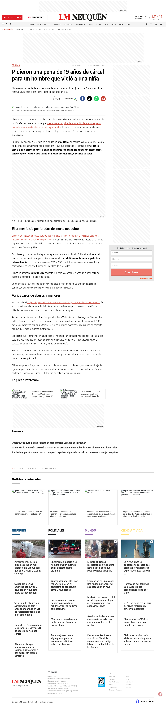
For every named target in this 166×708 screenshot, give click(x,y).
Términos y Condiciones (115, 690)
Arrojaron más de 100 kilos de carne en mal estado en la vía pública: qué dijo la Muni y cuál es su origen (27, 567)
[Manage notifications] (160, 694)
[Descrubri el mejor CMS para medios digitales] (145, 703)
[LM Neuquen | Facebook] (146, 24)
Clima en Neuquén (34, 29)
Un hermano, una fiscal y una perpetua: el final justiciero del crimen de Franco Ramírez (90, 395)
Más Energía (80, 24)
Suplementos (113, 687)
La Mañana (77, 66)
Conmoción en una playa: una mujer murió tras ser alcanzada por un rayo (100, 583)
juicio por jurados (48, 468)
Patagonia (112, 679)
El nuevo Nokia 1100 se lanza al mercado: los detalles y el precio (136, 622)
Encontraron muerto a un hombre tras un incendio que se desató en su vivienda (64, 566)
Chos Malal (32, 468)
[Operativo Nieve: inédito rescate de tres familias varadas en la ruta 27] (28, 499)
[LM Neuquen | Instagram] (156, 24)
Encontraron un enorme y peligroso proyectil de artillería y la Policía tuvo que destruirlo (64, 604)
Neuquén (57, 24)
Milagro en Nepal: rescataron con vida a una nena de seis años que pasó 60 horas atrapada (100, 566)
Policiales (68, 24)
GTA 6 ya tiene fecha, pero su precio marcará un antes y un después (137, 605)
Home (32, 24)
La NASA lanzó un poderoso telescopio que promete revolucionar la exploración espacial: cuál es (137, 567)
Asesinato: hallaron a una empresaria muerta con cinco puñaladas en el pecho (100, 620)
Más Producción (95, 24)
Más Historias (49, 29)
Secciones (129, 684)
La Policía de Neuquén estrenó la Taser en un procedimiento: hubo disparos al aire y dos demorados (64, 447)
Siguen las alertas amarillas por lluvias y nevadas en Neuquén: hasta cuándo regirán (25, 588)
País (106, 24)
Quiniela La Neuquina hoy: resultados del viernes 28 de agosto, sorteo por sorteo (28, 629)
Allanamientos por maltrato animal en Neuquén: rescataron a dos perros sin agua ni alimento (26, 649)
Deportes (128, 679)
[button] (3, 24)
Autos (113, 24)
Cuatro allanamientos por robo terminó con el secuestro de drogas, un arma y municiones (64, 585)
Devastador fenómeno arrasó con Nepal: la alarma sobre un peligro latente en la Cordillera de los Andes (100, 641)
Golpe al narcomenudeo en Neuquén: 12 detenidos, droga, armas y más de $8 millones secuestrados (42, 395)
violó (85, 66)
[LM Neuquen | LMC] (36, 17)
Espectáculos (124, 24)
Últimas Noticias (43, 24)
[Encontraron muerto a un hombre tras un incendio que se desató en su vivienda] (64, 549)
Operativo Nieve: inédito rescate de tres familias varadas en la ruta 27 (49, 442)
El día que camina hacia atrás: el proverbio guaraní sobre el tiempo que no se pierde (137, 639)
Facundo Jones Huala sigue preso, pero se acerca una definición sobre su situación (62, 639)
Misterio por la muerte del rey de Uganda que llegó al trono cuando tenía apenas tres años (101, 601)
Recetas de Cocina (64, 29)
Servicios (128, 687)
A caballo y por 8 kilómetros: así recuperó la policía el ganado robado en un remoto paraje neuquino (65, 452)
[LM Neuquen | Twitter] (151, 24)
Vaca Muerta (20, 29)
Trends (111, 684)
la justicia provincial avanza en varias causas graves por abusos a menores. (63, 302)
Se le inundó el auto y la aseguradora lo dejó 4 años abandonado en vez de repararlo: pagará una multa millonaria (27, 608)
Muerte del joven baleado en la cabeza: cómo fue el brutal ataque (64, 622)
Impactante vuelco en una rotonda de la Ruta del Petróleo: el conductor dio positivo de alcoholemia (137, 513)
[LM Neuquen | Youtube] (160, 24)
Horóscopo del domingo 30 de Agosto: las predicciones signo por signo (136, 588)
